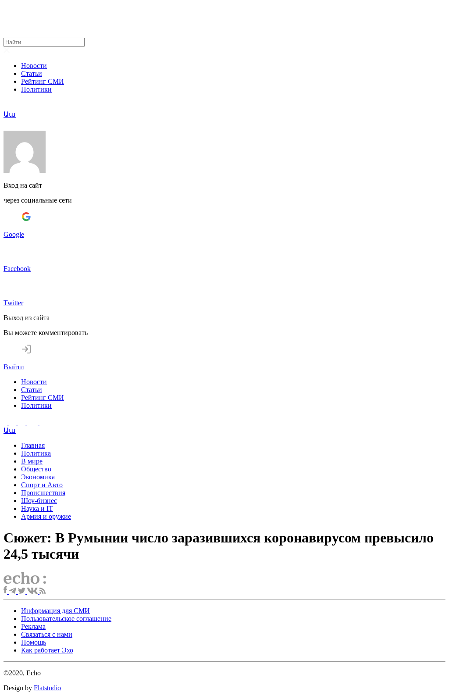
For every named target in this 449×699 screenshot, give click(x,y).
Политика (36, 453)
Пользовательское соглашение (66, 618)
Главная (33, 445)
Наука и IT (37, 508)
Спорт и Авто (42, 485)
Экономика (38, 477)
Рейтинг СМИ (42, 81)
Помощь (33, 642)
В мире (32, 461)
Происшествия (43, 492)
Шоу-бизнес (39, 500)
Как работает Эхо (47, 650)
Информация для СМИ (55, 610)
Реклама (33, 626)
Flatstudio (47, 688)
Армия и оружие (46, 516)
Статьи (31, 73)
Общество (36, 469)
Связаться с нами (46, 634)
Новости (34, 65)
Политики (36, 89)
